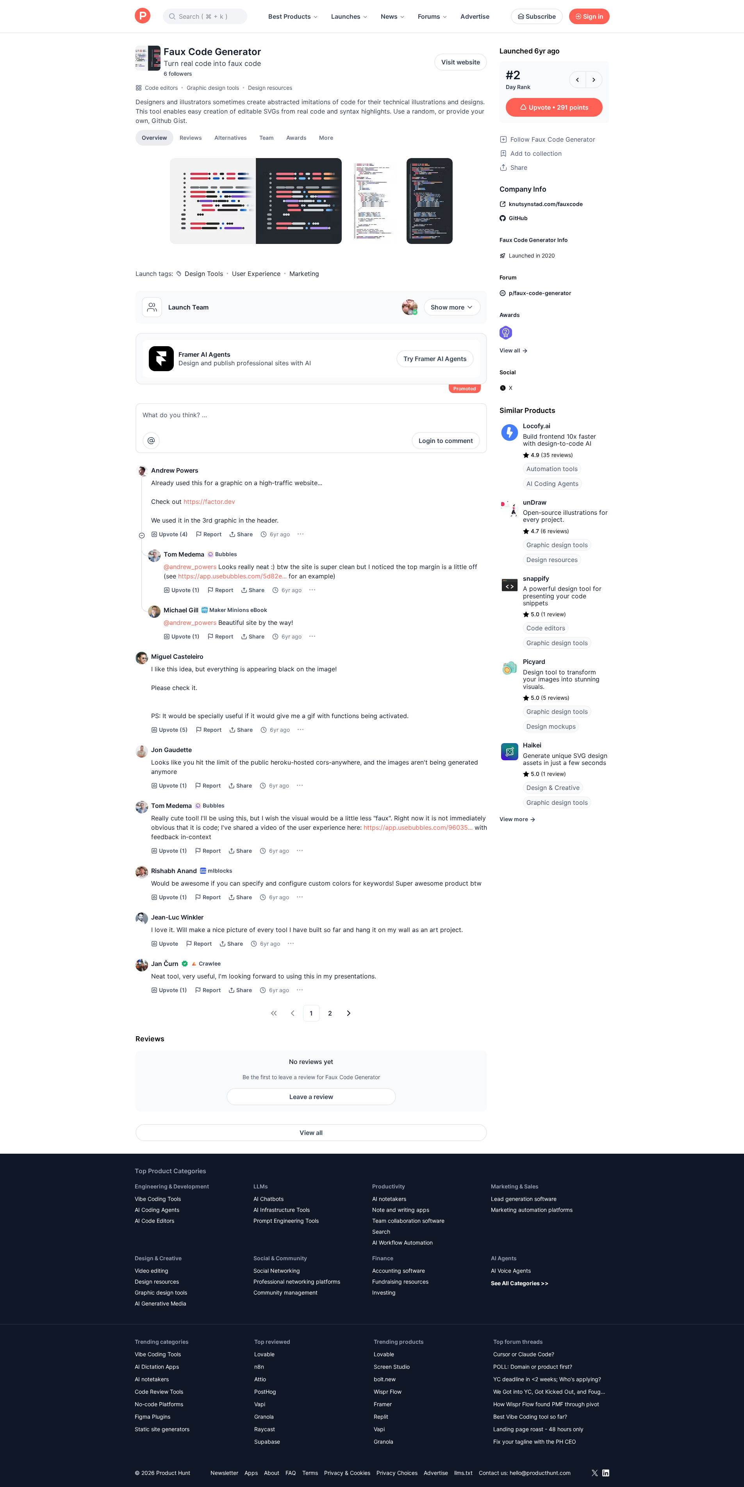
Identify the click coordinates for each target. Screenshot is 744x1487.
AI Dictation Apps (157, 1366)
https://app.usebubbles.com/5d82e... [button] (232, 576)
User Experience (256, 273)
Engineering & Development (172, 1186)
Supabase (267, 1441)
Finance (382, 1258)
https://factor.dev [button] (209, 501)
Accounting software (398, 1270)
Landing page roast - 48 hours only (538, 1429)
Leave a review (311, 1097)
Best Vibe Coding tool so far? (530, 1416)
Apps (251, 1472)
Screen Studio (392, 1366)
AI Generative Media (160, 1303)
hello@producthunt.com (540, 1472)
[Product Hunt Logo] (142, 16)
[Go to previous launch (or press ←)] (577, 79)
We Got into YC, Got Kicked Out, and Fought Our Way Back (549, 1392)
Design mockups (551, 726)
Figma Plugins (152, 1416)
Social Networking (276, 1270)
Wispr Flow (387, 1391)
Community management (285, 1292)
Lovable (264, 1354)
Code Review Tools (159, 1391)
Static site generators (162, 1429)
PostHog (265, 1391)
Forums (429, 16)
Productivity (388, 1186)
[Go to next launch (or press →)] (594, 79)
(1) (185, 590)
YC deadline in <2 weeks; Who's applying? (547, 1379)
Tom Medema (184, 554)
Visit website (460, 62)
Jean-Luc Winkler (177, 917)
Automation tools (552, 469)
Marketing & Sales (515, 1186)
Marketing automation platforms (532, 1209)
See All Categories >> (520, 1283)
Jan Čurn (164, 964)
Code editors (161, 87)
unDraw (534, 502)
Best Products (289, 16)
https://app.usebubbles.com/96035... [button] (418, 827)
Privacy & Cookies (347, 1472)
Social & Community (280, 1258)
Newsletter (224, 1472)
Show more (447, 307)
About (271, 1472)
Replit (381, 1416)
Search (381, 1231)
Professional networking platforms (296, 1281)
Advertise (474, 16)
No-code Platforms (159, 1404)
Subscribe (541, 16)
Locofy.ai (536, 426)
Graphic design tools (213, 87)
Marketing (304, 273)
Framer (383, 1404)
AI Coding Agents (552, 483)
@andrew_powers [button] (190, 567)
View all (311, 1133)
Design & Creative (553, 788)
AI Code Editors (154, 1220)
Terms (310, 1472)
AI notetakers (389, 1198)
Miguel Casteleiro (177, 656)
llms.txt (463, 1472)
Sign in (593, 16)
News (389, 16)
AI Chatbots (268, 1198)
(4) (173, 534)
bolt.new (385, 1379)
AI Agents (504, 1258)
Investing (384, 1292)
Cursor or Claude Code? (523, 1354)
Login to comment (446, 441)
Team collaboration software (408, 1220)
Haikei (532, 745)
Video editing (151, 1270)
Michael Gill (181, 610)
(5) (173, 729)
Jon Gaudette (171, 750)
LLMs (260, 1186)
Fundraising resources (400, 1281)
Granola (264, 1416)
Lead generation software (524, 1198)
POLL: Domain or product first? (532, 1366)
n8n (259, 1366)
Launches (345, 16)
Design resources (270, 87)
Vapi (259, 1404)
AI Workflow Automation (402, 1242)
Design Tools (204, 273)
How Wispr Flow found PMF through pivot (546, 1404)
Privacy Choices (396, 1472)
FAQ (290, 1472)
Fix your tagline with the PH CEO (534, 1441)
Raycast (264, 1429)
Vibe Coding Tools (158, 1198)
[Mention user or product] (151, 440)
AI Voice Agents (511, 1270)
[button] (326, 137)
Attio (260, 1379)
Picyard (534, 661)
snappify (536, 578)
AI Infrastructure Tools (281, 1209)
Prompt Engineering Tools (286, 1220)
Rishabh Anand (174, 871)
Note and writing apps (400, 1209)
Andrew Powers (174, 470)
